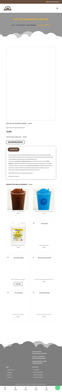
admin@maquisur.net (54, 2)
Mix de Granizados (31, 25)
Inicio (13, 25)
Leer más (18, 284)
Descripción (13, 149)
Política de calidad (38, 377)
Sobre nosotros (11, 369)
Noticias (9, 374)
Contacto (9, 377)
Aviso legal (36, 369)
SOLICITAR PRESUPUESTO (15, 142)
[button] (57, 387)
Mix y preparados (20, 25)
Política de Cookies (38, 374)
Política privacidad (38, 372)
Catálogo (9, 372)
